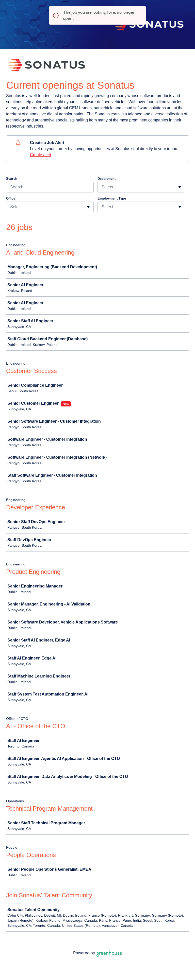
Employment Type (112, 198)
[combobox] (102, 187)
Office (10, 198)
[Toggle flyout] (180, 187)
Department (107, 179)
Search (11, 179)
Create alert (40, 155)
